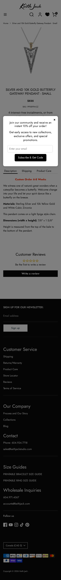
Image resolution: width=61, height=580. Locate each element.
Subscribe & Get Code (30, 157)
